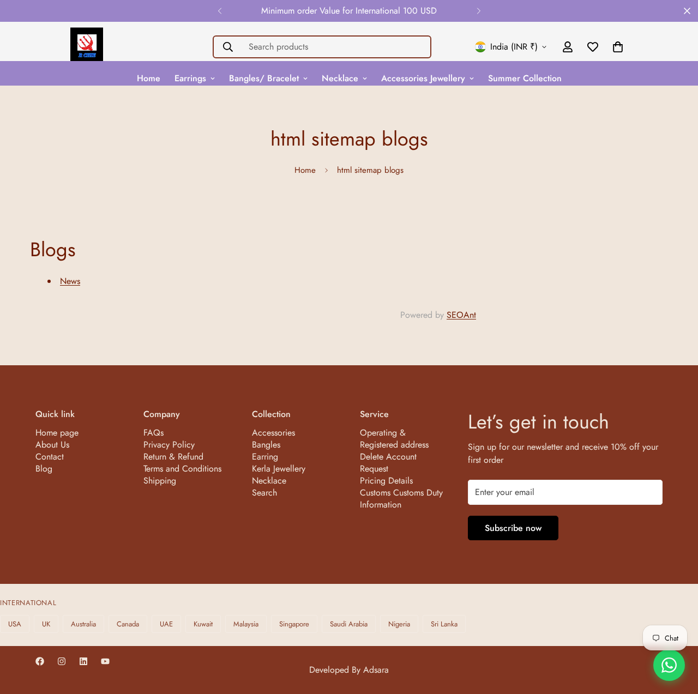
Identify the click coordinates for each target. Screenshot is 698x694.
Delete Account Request (388, 462)
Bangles (266, 444)
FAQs (153, 432)
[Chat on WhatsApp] (669, 665)
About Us (52, 444)
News (70, 281)
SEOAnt (461, 315)
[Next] (478, 11)
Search (264, 492)
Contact (49, 456)
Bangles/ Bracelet (264, 78)
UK (46, 624)
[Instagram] (61, 661)
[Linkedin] (83, 661)
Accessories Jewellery (423, 78)
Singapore (294, 624)
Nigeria (399, 624)
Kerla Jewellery (278, 468)
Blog (43, 468)
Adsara (376, 669)
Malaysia (245, 624)
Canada (128, 624)
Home (148, 78)
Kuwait (203, 624)
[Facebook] (39, 661)
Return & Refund (173, 456)
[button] (617, 46)
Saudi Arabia (349, 624)
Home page (57, 432)
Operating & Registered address (394, 438)
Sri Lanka (444, 624)
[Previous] (219, 11)
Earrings (190, 78)
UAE (166, 624)
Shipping (159, 480)
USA (14, 624)
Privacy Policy (169, 444)
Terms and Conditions (182, 468)
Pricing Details (386, 480)
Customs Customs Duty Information (401, 498)
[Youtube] (105, 661)
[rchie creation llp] (86, 47)
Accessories (273, 432)
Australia (83, 624)
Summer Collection (525, 78)
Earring (265, 456)
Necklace (340, 78)
